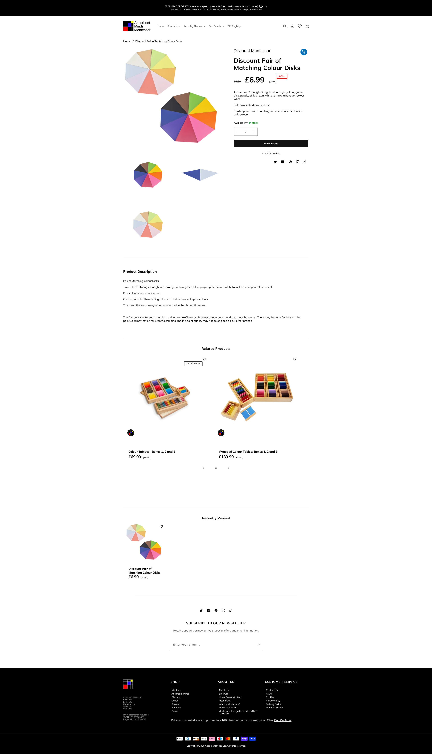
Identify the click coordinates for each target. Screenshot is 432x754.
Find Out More (282, 720)
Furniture (176, 707)
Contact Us (272, 690)
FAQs (269, 693)
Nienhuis (175, 690)
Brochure (223, 693)
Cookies (270, 697)
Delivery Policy (273, 704)
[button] (174, 26)
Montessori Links (227, 707)
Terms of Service (275, 707)
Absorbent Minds (180, 693)
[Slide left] (203, 468)
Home (126, 41)
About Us (223, 690)
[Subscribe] (258, 645)
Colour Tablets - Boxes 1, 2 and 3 (151, 452)
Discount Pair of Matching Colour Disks (158, 41)
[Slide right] (228, 468)
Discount (176, 697)
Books (174, 711)
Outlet (174, 700)
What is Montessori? (229, 704)
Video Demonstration (230, 697)
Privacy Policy (273, 700)
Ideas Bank (225, 700)
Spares (175, 704)
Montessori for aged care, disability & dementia (238, 712)
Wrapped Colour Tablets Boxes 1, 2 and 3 (248, 452)
